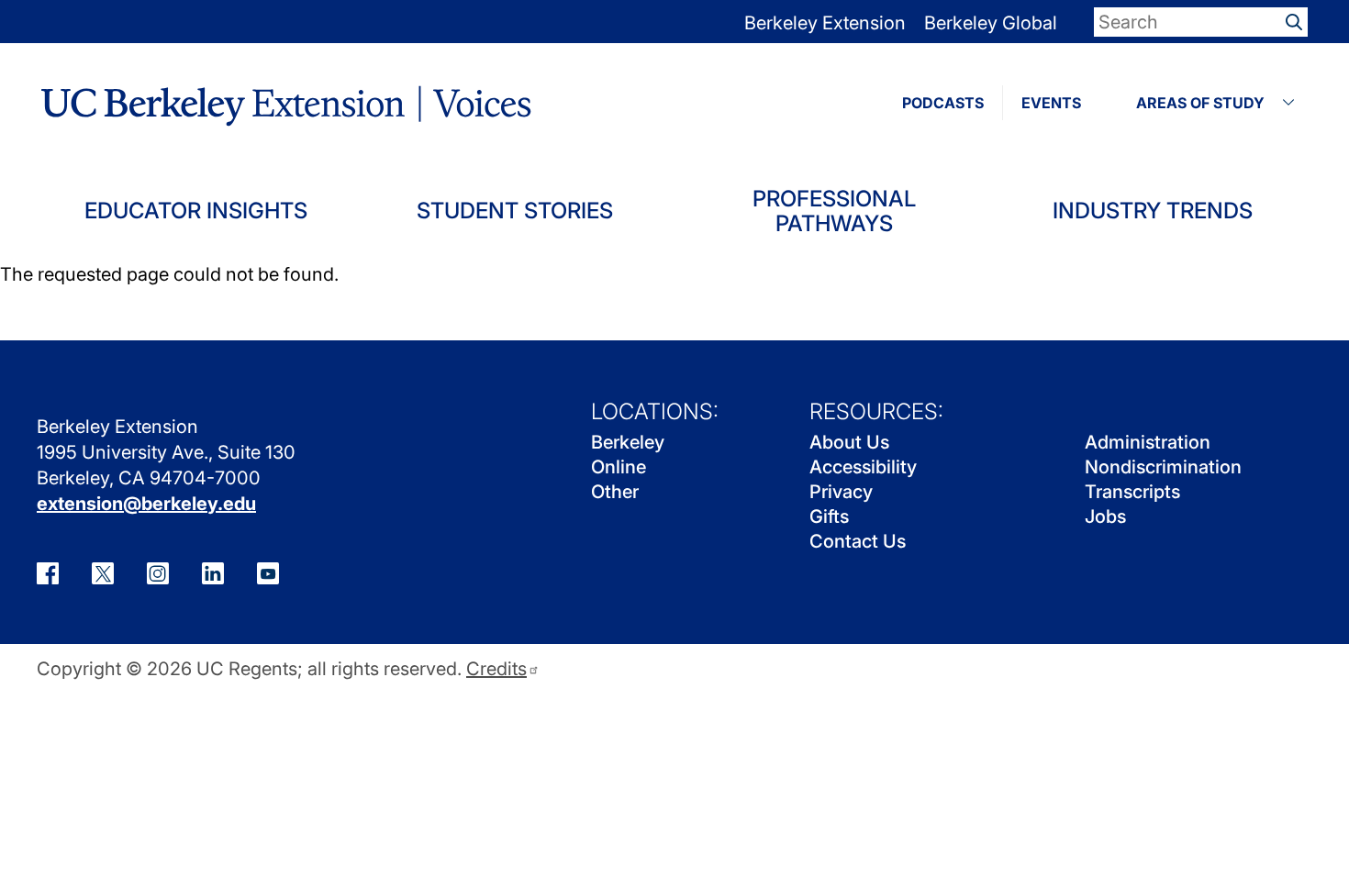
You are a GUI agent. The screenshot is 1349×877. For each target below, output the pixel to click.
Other (615, 492)
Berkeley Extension (825, 23)
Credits (496, 669)
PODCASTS (943, 103)
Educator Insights (195, 210)
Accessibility (863, 467)
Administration (1147, 442)
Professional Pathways (834, 211)
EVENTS (1051, 103)
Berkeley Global (990, 23)
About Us (849, 442)
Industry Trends (1153, 210)
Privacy (841, 492)
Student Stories (515, 210)
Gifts (829, 516)
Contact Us (857, 541)
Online (618, 467)
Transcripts (1132, 492)
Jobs (1105, 516)
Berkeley (627, 442)
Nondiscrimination (1163, 467)
